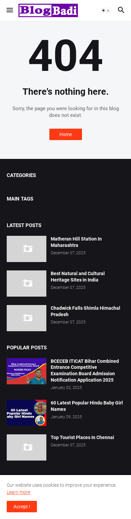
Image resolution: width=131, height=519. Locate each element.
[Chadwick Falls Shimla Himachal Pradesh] (26, 318)
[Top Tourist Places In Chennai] (26, 447)
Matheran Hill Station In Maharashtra (76, 242)
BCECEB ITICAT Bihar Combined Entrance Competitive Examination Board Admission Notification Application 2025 (85, 370)
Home (65, 134)
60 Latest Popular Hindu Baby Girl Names (87, 406)
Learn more (18, 492)
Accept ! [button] (21, 506)
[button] (9, 10)
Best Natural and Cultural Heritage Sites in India (78, 277)
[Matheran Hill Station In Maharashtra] (26, 249)
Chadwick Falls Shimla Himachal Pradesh (85, 311)
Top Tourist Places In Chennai (82, 437)
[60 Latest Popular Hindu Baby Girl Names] (26, 413)
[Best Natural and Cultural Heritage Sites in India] (26, 283)
